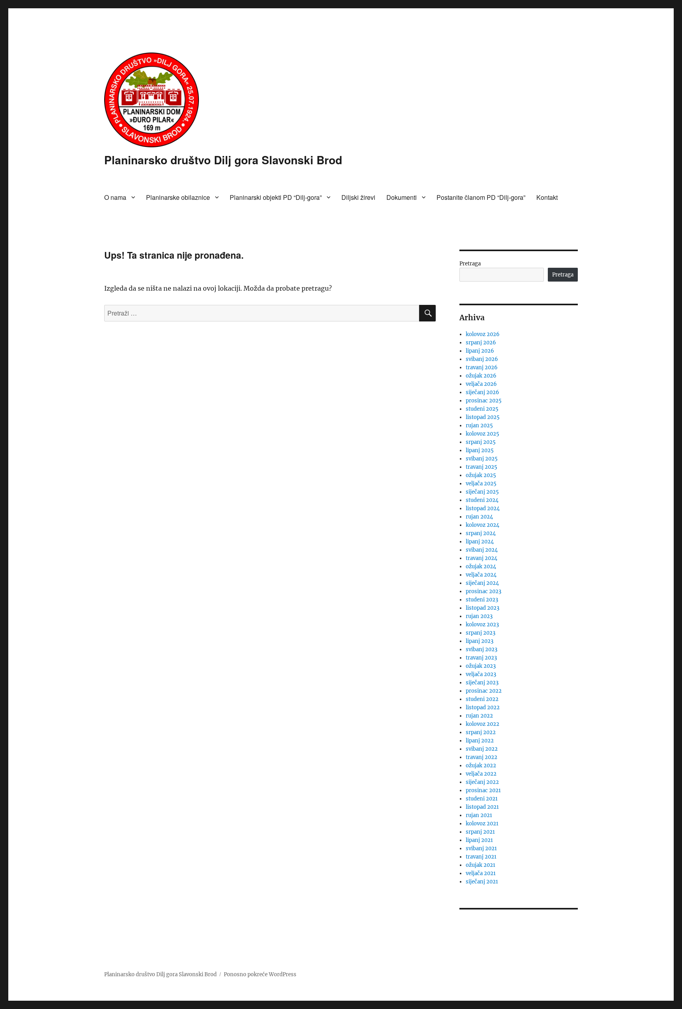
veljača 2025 (481, 483)
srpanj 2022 (481, 732)
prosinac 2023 (483, 591)
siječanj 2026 (482, 392)
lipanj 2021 (479, 840)
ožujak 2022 (481, 765)
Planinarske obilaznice (178, 197)
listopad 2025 (483, 417)
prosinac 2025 (484, 400)
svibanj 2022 (482, 749)
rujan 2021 (479, 815)
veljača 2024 (481, 574)
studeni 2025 (482, 409)
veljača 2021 (481, 873)
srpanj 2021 (480, 832)
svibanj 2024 (482, 550)
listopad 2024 (483, 508)
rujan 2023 (479, 616)
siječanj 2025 (482, 492)
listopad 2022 (483, 707)
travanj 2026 (482, 367)
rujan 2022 (479, 715)
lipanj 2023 (479, 641)
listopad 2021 (482, 807)
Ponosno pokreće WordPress (260, 974)
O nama (115, 197)
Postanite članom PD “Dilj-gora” (481, 197)
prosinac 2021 (483, 790)
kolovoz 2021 (482, 823)
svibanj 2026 (482, 359)
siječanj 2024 (482, 583)
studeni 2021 (482, 798)
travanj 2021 (481, 856)
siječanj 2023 (482, 682)
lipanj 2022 (480, 740)
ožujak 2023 (481, 666)
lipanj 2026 (480, 351)
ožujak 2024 (481, 566)
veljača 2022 (481, 773)
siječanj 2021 (482, 881)
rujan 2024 (479, 516)
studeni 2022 (482, 699)
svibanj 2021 (481, 848)
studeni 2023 (482, 599)
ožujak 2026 (481, 375)
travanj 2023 (481, 657)
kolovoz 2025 (482, 433)
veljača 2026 (481, 384)
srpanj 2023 (480, 632)
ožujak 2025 (481, 475)
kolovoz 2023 (482, 624)
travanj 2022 (481, 757)
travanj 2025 (481, 467)
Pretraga (470, 263)
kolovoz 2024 (482, 525)
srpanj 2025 (481, 442)
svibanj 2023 (481, 649)
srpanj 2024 (481, 533)
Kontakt (547, 197)
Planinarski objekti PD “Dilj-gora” (276, 197)
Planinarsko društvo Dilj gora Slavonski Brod (223, 160)
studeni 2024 (482, 500)
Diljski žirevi (358, 197)
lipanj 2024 (480, 541)
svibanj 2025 (482, 458)
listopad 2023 (482, 608)
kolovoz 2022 (482, 724)
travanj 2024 (481, 558)
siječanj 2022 (482, 782)
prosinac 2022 (484, 691)
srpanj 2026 (481, 342)
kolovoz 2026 (483, 334)
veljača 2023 (481, 674)
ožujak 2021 (480, 865)
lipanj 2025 (480, 450)
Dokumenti (401, 197)
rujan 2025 (479, 425)
